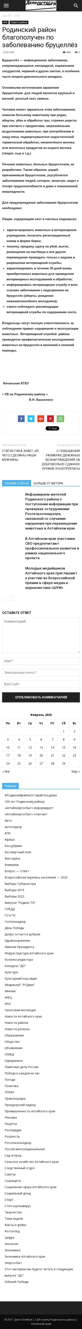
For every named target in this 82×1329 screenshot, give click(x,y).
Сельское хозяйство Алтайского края (32, 1162)
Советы (10, 1174)
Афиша (10, 839)
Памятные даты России (21, 1067)
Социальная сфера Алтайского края (30, 1187)
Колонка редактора (19, 959)
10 (7, 747)
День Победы (14, 928)
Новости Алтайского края (23, 1016)
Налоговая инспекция (20, 1010)
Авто (8, 820)
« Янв (6, 771)
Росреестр (12, 1136)
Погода (10, 1080)
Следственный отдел (20, 1168)
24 (7, 763)
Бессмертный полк (18, 852)
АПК (17, 15)
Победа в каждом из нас (22, 1073)
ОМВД (9, 1054)
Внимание (12, 865)
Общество (12, 1042)
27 (41, 763)
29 (63, 763)
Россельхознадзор (18, 1143)
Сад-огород (13, 1155)
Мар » (75, 771)
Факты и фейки (15, 1225)
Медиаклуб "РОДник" (20, 985)
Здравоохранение (17, 941)
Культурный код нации (21, 978)
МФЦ (8, 997)
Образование (14, 1035)
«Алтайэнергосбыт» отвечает (26, 814)
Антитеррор (13, 827)
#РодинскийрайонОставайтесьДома (31, 795)
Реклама (11, 1117)
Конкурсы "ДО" (15, 966)
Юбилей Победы (17, 1282)
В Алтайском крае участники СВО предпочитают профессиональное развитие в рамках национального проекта (52, 548)
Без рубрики (13, 846)
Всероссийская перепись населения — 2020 (36, 877)
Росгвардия (13, 1130)
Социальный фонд (18, 1193)
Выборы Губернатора (20, 884)
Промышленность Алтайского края (30, 1111)
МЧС (8, 1004)
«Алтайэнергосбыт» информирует (29, 808)
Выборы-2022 (14, 896)
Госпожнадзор (15, 922)
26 (30, 763)
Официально (14, 1061)
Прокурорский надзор (20, 1105)
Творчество (13, 1212)
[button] (76, 5)
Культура (11, 972)
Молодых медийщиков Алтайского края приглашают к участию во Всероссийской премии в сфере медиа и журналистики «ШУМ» (51, 578)
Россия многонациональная (25, 1149)
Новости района (19, 22)
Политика (12, 1086)
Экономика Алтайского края (25, 1256)
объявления (13, 1048)
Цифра (9, 1237)
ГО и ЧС (10, 915)
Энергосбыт (13, 1263)
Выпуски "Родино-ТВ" (20, 903)
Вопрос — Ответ (17, 871)
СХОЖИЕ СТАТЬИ (17, 483)
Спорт (9, 1200)
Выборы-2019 (14, 890)
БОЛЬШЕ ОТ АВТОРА (48, 483)
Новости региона (17, 1029)
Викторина (12, 858)
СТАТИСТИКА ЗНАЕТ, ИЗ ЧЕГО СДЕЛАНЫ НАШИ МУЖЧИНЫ (20, 455)
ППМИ (9, 1092)
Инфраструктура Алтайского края (29, 953)
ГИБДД (10, 909)
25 (19, 763)
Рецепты (11, 1124)
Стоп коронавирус (18, 1206)
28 (52, 763)
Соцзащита (13, 1181)
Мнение (10, 991)
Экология (11, 1244)
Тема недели (14, 1219)
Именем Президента (19, 947)
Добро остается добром (22, 934)
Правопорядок (15, 1098)
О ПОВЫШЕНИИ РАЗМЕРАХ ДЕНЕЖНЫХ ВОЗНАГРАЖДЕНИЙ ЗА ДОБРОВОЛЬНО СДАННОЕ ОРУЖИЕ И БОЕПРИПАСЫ (61, 460)
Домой (6, 15)
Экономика (12, 1250)
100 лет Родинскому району (25, 802)
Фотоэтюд (12, 1231)
